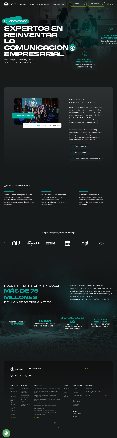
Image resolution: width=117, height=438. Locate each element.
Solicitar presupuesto (77, 4)
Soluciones (38, 385)
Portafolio (14, 385)
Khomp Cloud (13, 399)
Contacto (76, 401)
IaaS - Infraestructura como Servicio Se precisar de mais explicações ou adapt (45, 411)
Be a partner (66, 396)
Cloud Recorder (13, 403)
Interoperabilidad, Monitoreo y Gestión (45, 405)
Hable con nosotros (76, 405)
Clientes (75, 392)
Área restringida (77, 412)
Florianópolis (89, 389)
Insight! (13, 414)
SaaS (12, 388)
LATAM (87, 395)
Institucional (77, 385)
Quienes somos (75, 389)
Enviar (87, 369)
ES (110, 4)
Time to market (25, 388)
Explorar (24, 385)
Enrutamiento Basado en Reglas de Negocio (47, 388)
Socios (66, 385)
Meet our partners (66, 389)
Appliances (14, 391)
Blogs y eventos (77, 395)
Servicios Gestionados (40, 403)
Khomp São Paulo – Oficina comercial (93, 392)
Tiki (58, 427)
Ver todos (13, 417)
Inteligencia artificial (24, 398)
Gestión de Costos (39, 408)
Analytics (13, 396)
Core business (25, 395)
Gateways (13, 394)
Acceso (75, 416)
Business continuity (24, 392)
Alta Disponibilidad (39, 414)
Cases (65, 392)
